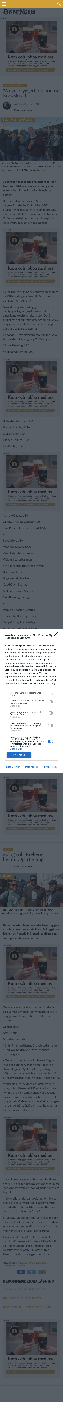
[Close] (57, 635)
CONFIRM (19, 755)
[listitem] (31, 694)
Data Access (31, 766)
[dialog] (31, 701)
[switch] (50, 701)
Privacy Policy (50, 766)
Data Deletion (13, 766)
